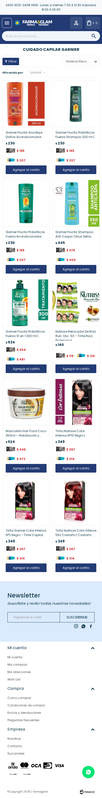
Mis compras (17, 664)
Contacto (14, 746)
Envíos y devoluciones (24, 713)
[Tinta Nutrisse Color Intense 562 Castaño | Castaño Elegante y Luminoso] (75, 502)
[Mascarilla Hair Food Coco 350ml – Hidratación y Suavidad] (26, 402)
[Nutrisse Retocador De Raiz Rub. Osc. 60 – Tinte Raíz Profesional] (75, 302)
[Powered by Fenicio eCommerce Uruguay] (87, 792)
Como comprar (19, 698)
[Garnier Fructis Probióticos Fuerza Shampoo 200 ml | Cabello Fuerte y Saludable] (75, 103)
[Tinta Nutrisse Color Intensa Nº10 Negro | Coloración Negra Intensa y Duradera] (75, 402)
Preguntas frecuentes (23, 720)
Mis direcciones (19, 672)
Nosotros (14, 739)
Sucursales (16, 753)
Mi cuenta (14, 657)
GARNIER (36, 73)
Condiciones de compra (26, 705)
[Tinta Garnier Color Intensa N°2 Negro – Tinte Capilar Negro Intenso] (26, 502)
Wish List (13, 679)
